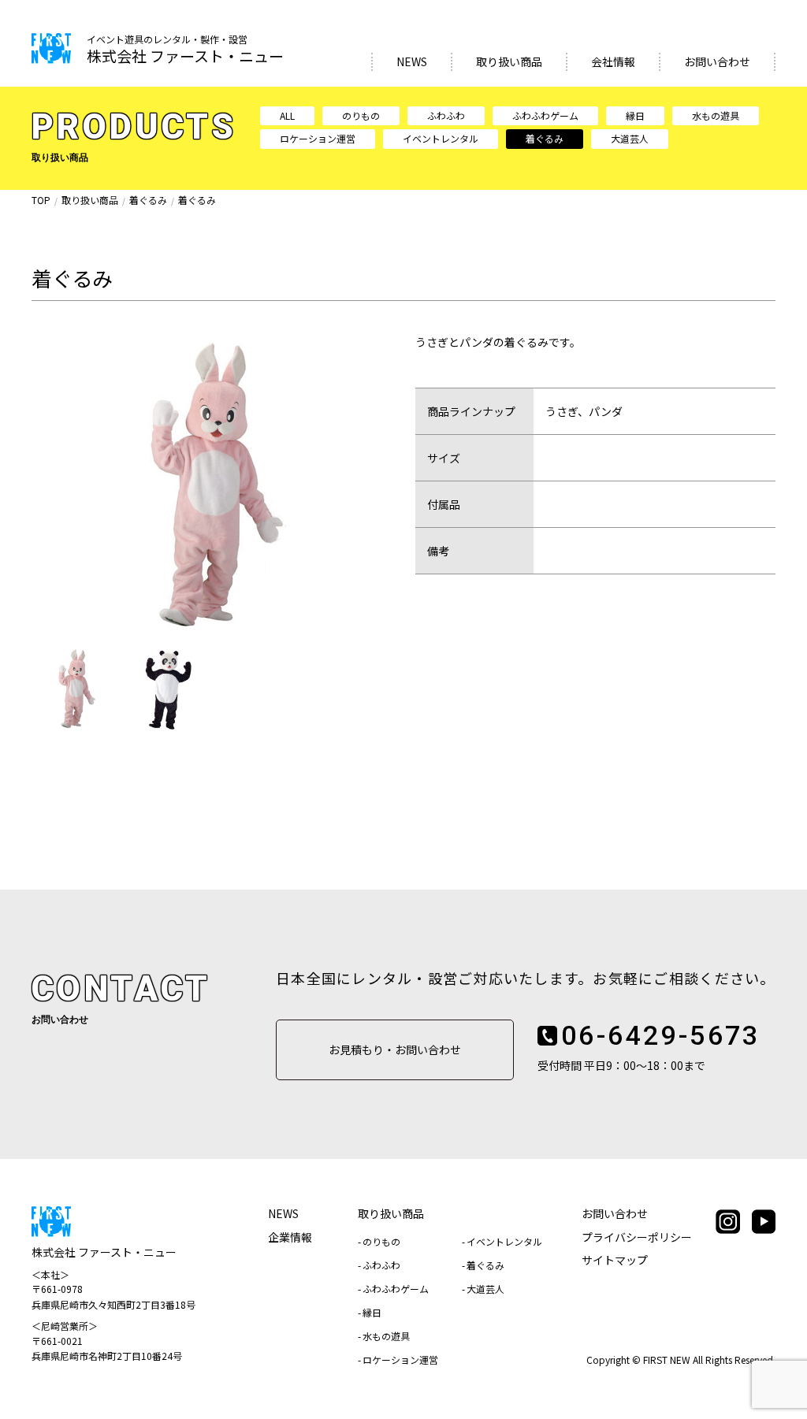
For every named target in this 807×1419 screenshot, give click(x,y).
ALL (287, 115)
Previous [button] (47, 485)
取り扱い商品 (509, 61)
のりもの (361, 115)
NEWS (411, 61)
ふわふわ (446, 115)
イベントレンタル (440, 138)
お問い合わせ (717, 61)
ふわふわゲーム (545, 115)
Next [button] (376, 485)
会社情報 (613, 61)
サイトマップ (615, 1260)
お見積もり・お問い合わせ (395, 1049)
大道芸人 (630, 138)
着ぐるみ (544, 138)
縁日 (635, 115)
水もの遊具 (715, 115)
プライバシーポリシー (637, 1237)
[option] (210, 485)
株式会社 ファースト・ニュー (185, 50)
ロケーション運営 (317, 138)
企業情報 (290, 1237)
